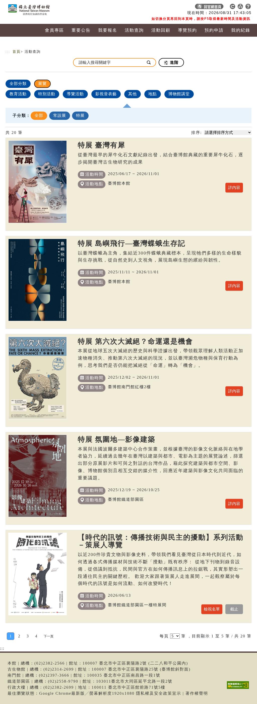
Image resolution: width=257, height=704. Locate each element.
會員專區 (54, 30)
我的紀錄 (240, 30)
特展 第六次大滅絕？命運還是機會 (135, 341)
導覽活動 (75, 94)
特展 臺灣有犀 (101, 145)
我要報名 (107, 30)
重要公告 (81, 30)
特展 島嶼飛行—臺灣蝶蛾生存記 (131, 243)
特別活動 (46, 94)
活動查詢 (134, 30)
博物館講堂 (179, 94)
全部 (39, 115)
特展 (80, 115)
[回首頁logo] (40, 7)
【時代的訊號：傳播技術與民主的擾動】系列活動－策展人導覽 (160, 541)
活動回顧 (160, 30)
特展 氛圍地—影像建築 (116, 439)
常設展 (59, 115)
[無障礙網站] (239, 688)
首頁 (17, 52)
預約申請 (214, 30)
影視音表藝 (106, 94)
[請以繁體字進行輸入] (149, 62)
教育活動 (18, 94)
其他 (132, 94)
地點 (152, 94)
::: (8, 52)
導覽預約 (187, 30)
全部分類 (18, 83)
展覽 (42, 83)
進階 (173, 62)
